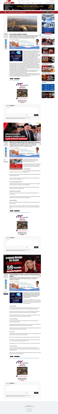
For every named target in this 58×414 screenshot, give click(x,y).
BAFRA (14, 80)
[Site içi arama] (53, 12)
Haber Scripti (28, 410)
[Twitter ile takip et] (28, 409)
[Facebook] (6, 40)
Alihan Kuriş (14, 212)
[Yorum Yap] (6, 47)
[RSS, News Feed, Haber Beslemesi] (30, 409)
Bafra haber (16, 80)
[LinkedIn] (6, 43)
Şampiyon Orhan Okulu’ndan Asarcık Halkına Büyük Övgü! (16, 12)
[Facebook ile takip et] (26, 409)
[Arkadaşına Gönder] (6, 44)
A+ (40, 34)
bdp (18, 80)
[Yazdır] (6, 46)
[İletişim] (52, 12)
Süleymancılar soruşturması (19, 212)
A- (40, 144)
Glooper (24, 212)
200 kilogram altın (28, 212)
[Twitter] (6, 41)
